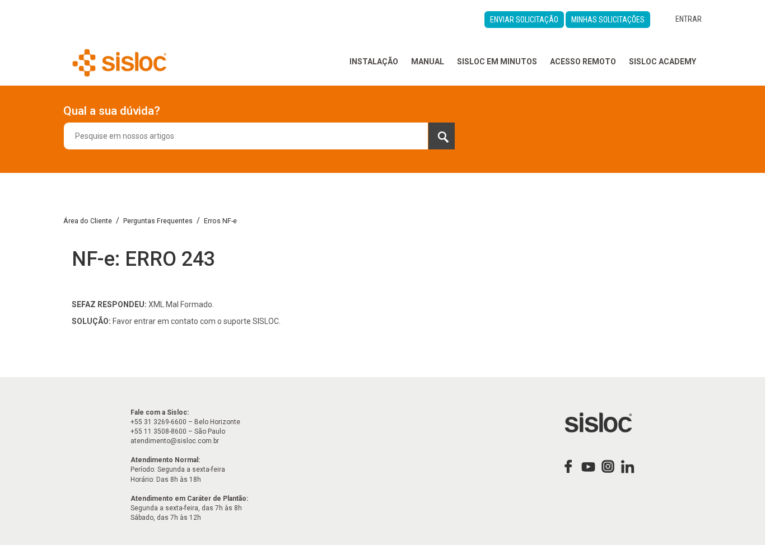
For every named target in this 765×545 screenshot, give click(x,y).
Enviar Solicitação (524, 19)
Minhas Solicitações (608, 19)
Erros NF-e (220, 221)
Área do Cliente (87, 221)
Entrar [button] (688, 19)
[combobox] (259, 136)
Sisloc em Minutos (497, 61)
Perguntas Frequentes (158, 221)
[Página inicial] (119, 61)
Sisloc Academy (662, 61)
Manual (427, 61)
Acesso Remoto (583, 61)
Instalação (373, 61)
